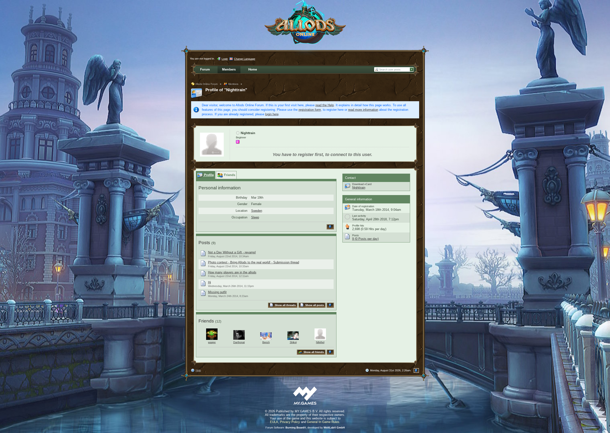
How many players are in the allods (232, 272)
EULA (274, 422)
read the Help (324, 105)
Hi (209, 282)
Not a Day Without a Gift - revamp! (232, 252)
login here (272, 114)
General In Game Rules (323, 422)
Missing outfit (217, 292)
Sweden (256, 210)
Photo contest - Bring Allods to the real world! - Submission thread (253, 262)
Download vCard (361, 184)
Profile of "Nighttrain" (226, 90)
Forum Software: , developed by (305, 427)
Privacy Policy (290, 422)
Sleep (255, 217)
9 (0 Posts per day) (365, 239)
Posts (204, 242)
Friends (206, 320)
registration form (310, 109)
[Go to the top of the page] (331, 226)
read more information (363, 109)
